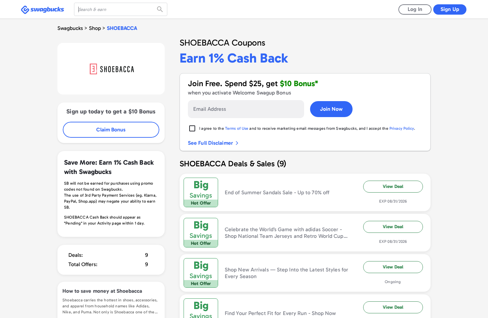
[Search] (160, 9)
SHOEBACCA (122, 28)
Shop (95, 28)
